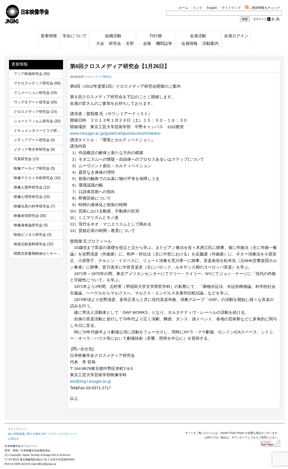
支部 (130, 43)
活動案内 (210, 43)
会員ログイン (236, 36)
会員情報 (189, 43)
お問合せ (13, 438)
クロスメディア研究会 (32, 112)
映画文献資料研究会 (30, 244)
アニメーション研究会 (32, 93)
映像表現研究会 (26, 216)
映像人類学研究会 (28, 187)
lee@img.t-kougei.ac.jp (90, 381)
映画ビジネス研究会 (30, 235)
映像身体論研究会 (28, 225)
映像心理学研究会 (28, 197)
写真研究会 (23, 159)
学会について (75, 36)
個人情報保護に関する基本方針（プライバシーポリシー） (43, 433)
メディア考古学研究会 (32, 149)
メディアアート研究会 (32, 140)
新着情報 (49, 36)
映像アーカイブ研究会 (32, 168)
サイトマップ (231, 7)
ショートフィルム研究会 (33, 121)
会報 (147, 43)
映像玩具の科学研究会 (32, 206)
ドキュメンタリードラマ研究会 (39, 130)
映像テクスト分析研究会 (33, 178)
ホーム (183, 7)
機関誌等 (164, 43)
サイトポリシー (17, 428)
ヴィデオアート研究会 (32, 102)
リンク (197, 7)
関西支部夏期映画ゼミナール (37, 253)
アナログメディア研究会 (33, 83)
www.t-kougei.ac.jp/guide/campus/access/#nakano (115, 133)
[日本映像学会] (27, 22)
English (212, 7)
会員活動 (198, 36)
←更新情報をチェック (264, 7)
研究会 (115, 43)
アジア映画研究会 (28, 74)
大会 (100, 43)
